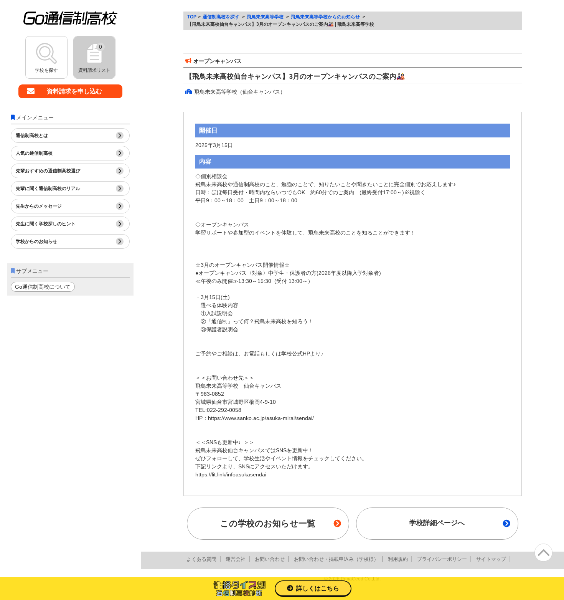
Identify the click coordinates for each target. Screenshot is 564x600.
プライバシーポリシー (442, 559)
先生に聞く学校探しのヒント (46, 223)
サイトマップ (491, 559)
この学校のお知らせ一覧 (267, 523)
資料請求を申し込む (74, 91)
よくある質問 (201, 559)
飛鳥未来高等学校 (265, 17)
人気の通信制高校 (34, 153)
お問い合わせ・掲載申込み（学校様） (336, 559)
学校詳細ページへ (437, 523)
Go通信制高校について (43, 287)
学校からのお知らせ (36, 241)
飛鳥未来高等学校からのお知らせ (325, 17)
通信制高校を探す (221, 17)
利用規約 (398, 559)
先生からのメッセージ (39, 206)
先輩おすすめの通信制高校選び (48, 171)
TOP (191, 17)
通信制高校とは (32, 135)
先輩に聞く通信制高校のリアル (48, 188)
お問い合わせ (270, 559)
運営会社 (236, 559)
